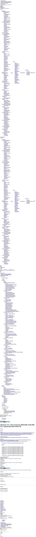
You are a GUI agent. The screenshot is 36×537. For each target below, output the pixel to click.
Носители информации (3, 439)
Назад (6, 283)
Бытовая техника (15, 437)
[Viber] (5, 421)
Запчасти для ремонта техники (10, 313)
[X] (4, 421)
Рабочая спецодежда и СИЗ (10, 354)
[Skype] (8, 421)
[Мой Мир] (3, 421)
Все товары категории (3, 488)
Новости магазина (4, 516)
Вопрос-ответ (2, 512)
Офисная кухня (8, 346)
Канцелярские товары (9, 292)
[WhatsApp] (7, 421)
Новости (1, 502)
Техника (7, 357)
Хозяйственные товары (9, 302)
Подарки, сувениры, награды (10, 350)
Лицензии (1, 506)
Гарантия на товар (3, 510)
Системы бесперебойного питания (12, 439)
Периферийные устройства (14, 440)
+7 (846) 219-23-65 (3, 0)
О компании (6, 398)
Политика (1, 505)
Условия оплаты (2, 508)
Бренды (1, 513)
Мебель (28, 433)
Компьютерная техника (9, 437)
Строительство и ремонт (9, 375)
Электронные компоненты (10, 363)
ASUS (6, 457)
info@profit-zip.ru (3, 416)
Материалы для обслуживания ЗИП (11, 325)
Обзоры (1, 514)
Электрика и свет (8, 383)
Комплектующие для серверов (5, 440)
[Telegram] (9, 421)
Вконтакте (4, 418)
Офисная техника (3, 437)
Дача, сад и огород (8, 299)
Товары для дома (8, 378)
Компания (1, 500)
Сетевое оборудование (21, 439)
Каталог (5, 281)
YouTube (4, 419)
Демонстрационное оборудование (11, 333)
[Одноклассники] (2, 421)
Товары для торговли (9, 370)
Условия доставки (3, 509)
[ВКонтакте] (0, 421)
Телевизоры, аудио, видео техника (23, 437)
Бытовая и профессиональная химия (11, 284)
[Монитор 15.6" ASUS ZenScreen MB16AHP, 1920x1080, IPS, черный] (12, 455)
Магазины (1, 504)
